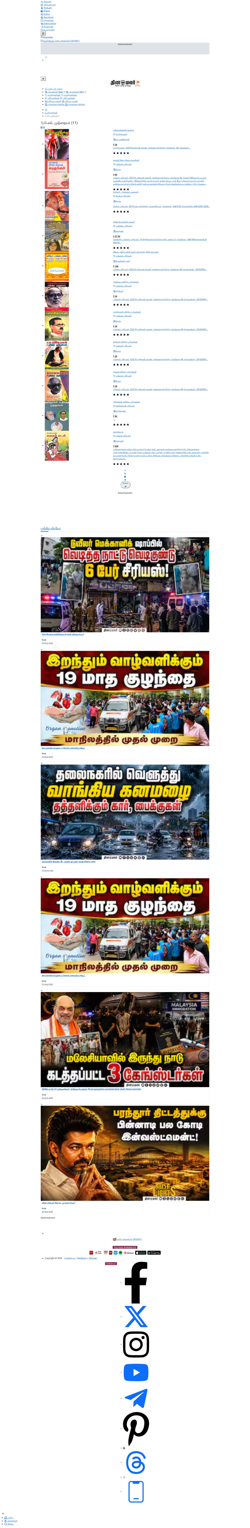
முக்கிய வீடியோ (51, 528)
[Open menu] (43, 33)
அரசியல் (119, 291)
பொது (118, 169)
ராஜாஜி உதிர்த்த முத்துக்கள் (125, 371)
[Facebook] (136, 1282)
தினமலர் (47, 1)
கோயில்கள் (48, 17)
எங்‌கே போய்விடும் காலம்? (124, 222)
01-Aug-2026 (47, 984)
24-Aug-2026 (47, 643)
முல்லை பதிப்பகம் (123, 435)
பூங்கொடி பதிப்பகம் (124, 225)
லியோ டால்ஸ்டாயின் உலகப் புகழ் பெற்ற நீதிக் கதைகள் (135, 252)
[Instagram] (136, 1344)
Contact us (69, 1258)
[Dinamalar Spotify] (120, 1253)
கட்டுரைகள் (121, 411)
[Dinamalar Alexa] (116, 1253)
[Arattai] (124, 1477)
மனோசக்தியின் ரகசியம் (123, 130)
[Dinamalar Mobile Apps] (136, 1491)
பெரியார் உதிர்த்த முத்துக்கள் (125, 342)
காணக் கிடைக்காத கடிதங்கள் (126, 160)
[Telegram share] (125, 479)
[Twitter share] (125, 473)
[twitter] (136, 1316)
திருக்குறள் (48, 26)
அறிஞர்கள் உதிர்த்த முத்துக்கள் (126, 401)
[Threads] (136, 1462)
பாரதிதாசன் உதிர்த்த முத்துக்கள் (127, 312)
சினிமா (46, 14)
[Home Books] (46, 109)
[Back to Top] (3, 1513)
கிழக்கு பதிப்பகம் (123, 196)
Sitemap (93, 1258)
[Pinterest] (136, 1428)
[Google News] (124, 1448)
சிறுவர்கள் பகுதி (123, 261)
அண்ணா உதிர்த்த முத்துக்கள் (126, 282)
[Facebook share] (125, 470)
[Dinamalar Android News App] (91, 1253)
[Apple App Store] (140, 1253)
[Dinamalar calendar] (106, 1253)
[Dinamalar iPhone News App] (111, 1253)
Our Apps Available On (125, 1247)
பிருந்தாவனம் (121, 134)
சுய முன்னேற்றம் (123, 139)
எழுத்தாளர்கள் (51, 112)
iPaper (46, 11)
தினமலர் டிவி (49, 4)
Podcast (47, 7)
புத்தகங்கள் (48, 20)
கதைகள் (120, 231)
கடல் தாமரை (49, 29)
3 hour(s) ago (47, 870)
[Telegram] (136, 1398)
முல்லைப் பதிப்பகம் (124, 164)
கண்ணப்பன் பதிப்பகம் (125, 405)
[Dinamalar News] (125, 583)
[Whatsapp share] (125, 476)
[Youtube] (136, 1372)
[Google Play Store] (154, 1253)
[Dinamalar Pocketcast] (128, 1253)
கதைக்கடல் (118, 431)
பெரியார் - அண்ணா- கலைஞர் (126, 192)
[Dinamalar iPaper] (98, 1253)
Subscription (49, 23)
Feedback (82, 1258)
